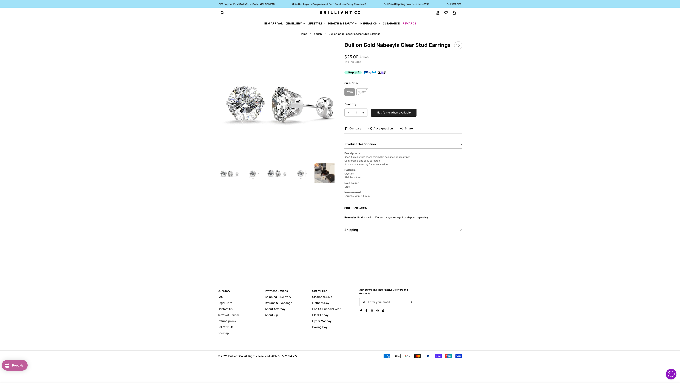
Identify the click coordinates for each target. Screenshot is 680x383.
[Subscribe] (411, 302)
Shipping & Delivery (278, 297)
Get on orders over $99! (398, 4)
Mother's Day (320, 303)
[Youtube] (377, 310)
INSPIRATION (368, 23)
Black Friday (320, 315)
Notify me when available (394, 112)
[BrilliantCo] (340, 12)
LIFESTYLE (315, 23)
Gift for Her (319, 291)
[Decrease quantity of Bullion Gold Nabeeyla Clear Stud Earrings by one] (348, 112)
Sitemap (223, 333)
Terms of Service (229, 315)
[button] (454, 13)
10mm (362, 92)
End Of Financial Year (326, 309)
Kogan (318, 33)
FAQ (220, 297)
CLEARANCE (391, 23)
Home (303, 33)
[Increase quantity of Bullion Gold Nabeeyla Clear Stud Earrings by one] (363, 112)
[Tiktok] (383, 310)
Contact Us (225, 309)
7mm (349, 92)
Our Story (224, 291)
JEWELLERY (293, 23)
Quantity (350, 104)
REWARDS (409, 23)
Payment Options (276, 291)
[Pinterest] (360, 310)
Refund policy (227, 321)
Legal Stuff (225, 303)
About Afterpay (275, 309)
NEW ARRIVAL (273, 23)
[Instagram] (372, 310)
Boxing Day (319, 327)
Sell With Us (225, 327)
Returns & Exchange (278, 303)
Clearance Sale (322, 297)
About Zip (271, 315)
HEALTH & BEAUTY (341, 23)
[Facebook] (366, 310)
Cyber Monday (322, 321)
